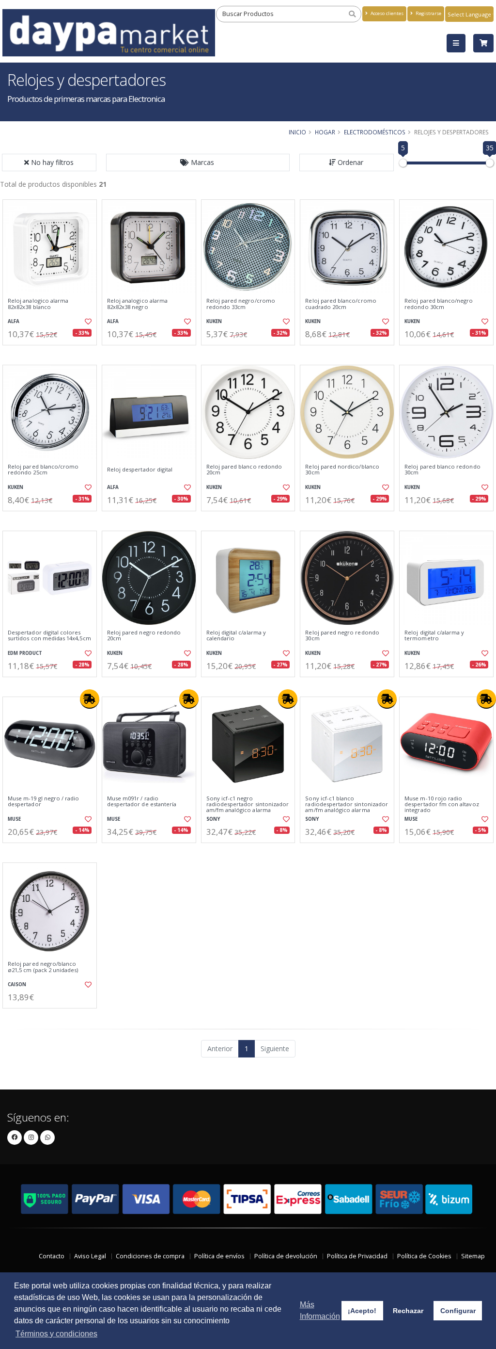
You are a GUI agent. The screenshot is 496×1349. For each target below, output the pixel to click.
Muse (14, 819)
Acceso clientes (386, 13)
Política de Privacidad (357, 1256)
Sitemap (473, 1256)
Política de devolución (285, 1256)
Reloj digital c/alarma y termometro (434, 636)
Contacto (51, 1256)
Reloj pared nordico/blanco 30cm (342, 470)
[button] (198, 162)
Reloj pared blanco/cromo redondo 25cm (43, 470)
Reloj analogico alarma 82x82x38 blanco (38, 304)
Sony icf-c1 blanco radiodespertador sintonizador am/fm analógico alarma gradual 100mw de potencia (346, 807)
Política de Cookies (424, 1256)
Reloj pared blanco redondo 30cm (442, 470)
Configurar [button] (458, 1311)
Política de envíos (219, 1256)
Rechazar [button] (408, 1311)
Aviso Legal (90, 1256)
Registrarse (427, 13)
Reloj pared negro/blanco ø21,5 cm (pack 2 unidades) (43, 967)
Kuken (214, 321)
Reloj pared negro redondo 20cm (144, 636)
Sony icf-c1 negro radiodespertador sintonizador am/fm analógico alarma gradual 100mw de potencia (247, 807)
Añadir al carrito (52, 353)
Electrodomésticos (374, 132)
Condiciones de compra (150, 1256)
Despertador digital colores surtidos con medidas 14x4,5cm (49, 636)
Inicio (297, 132)
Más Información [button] (320, 1310)
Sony (213, 819)
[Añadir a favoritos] (88, 321)
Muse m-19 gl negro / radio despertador (43, 802)
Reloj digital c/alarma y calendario (236, 636)
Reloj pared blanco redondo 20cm (244, 470)
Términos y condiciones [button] (56, 1334)
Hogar (325, 132)
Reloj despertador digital (139, 469)
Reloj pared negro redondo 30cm (342, 636)
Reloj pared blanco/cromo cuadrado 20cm (340, 304)
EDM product (25, 653)
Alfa (13, 321)
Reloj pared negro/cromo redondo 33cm (240, 304)
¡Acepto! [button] (362, 1311)
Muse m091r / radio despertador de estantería (141, 802)
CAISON (17, 984)
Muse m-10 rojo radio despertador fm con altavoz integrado (441, 804)
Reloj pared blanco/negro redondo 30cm (438, 304)
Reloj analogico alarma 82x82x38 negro (137, 304)
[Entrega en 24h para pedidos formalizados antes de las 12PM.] (89, 699)
